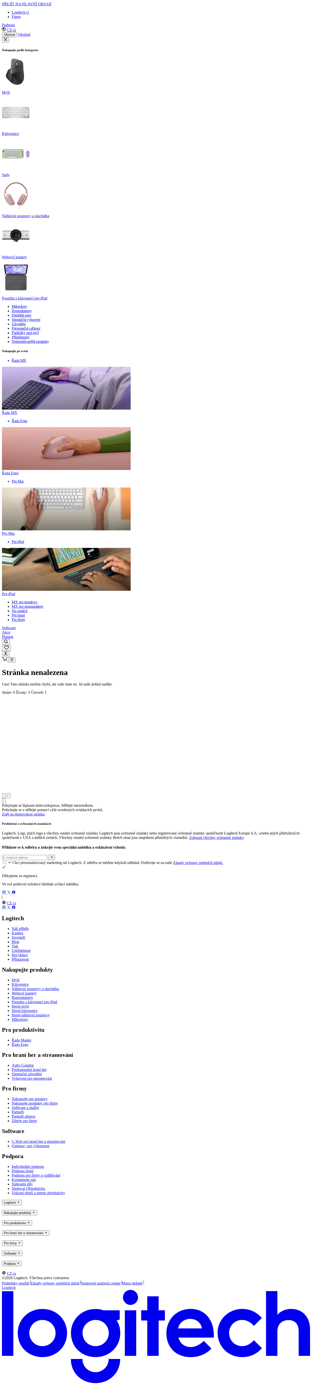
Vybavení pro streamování (32, 1078)
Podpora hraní (22, 1171)
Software (9, 628)
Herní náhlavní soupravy (31, 1015)
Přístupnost (20, 959)
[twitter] (9, 893)
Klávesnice (20, 984)
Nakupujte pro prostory (30, 1099)
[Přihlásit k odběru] (51, 857)
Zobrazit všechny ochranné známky (216, 837)
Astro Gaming (23, 1065)
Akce (6, 632)
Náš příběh (20, 929)
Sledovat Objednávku (28, 1188)
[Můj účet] (6, 654)
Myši (16, 980)
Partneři (18, 1112)
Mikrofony (20, 1019)
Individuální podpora (28, 1166)
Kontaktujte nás (24, 1180)
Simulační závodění (27, 1074)
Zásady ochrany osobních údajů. (198, 863)
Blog (15, 942)
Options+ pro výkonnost (30, 1146)
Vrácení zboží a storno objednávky (38, 1193)
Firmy (16, 17)
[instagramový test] (4, 893)
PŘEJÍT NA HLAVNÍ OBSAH (26, 4)
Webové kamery (24, 993)
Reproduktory (22, 997)
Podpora (8, 25)
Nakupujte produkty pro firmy (35, 1103)
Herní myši (20, 1006)
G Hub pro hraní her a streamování (38, 1141)
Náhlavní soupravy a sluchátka (35, 989)
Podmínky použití (15, 1283)
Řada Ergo (20, 1044)
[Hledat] (6, 642)
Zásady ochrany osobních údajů (54, 1283)
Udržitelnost (21, 950)
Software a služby (25, 1108)
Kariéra (17, 933)
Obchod (9, 35)
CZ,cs (11, 30)
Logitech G (20, 12)
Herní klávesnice (25, 1011)
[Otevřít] (11, 660)
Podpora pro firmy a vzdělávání (36, 1175)
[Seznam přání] (6, 648)
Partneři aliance (23, 1116)
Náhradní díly (22, 1184)
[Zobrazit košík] (5, 660)
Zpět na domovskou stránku (23, 814)
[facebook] (14, 893)
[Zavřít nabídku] (5, 40)
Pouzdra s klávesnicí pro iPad (34, 1002)
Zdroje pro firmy (24, 1121)
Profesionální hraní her (29, 1070)
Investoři (18, 937)
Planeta (7, 637)
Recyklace (20, 955)
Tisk (15, 946)
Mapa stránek (132, 1283)
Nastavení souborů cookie (101, 1283)
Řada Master (21, 1040)
